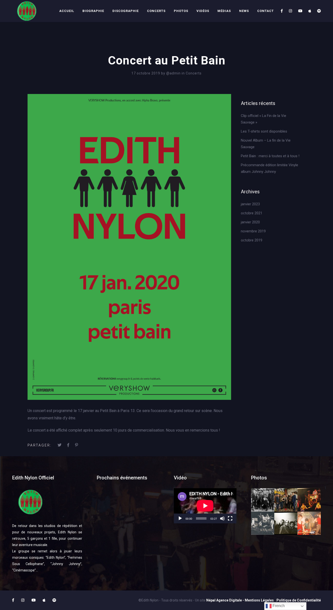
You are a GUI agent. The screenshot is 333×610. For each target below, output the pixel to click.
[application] (205, 505)
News (244, 11)
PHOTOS (181, 11)
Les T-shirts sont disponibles (264, 131)
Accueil (66, 11)
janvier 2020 (250, 222)
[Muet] (222, 518)
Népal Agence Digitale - (225, 600)
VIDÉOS (202, 11)
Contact (265, 11)
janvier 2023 (250, 204)
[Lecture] (180, 518)
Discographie (125, 11)
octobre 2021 (251, 213)
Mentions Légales (259, 600)
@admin (174, 73)
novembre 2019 (253, 231)
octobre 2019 (251, 240)
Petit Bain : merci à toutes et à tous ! (270, 156)
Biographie (93, 11)
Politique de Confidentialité (298, 600)
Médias (224, 11)
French (278, 606)
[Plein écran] (230, 518)
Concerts (156, 11)
